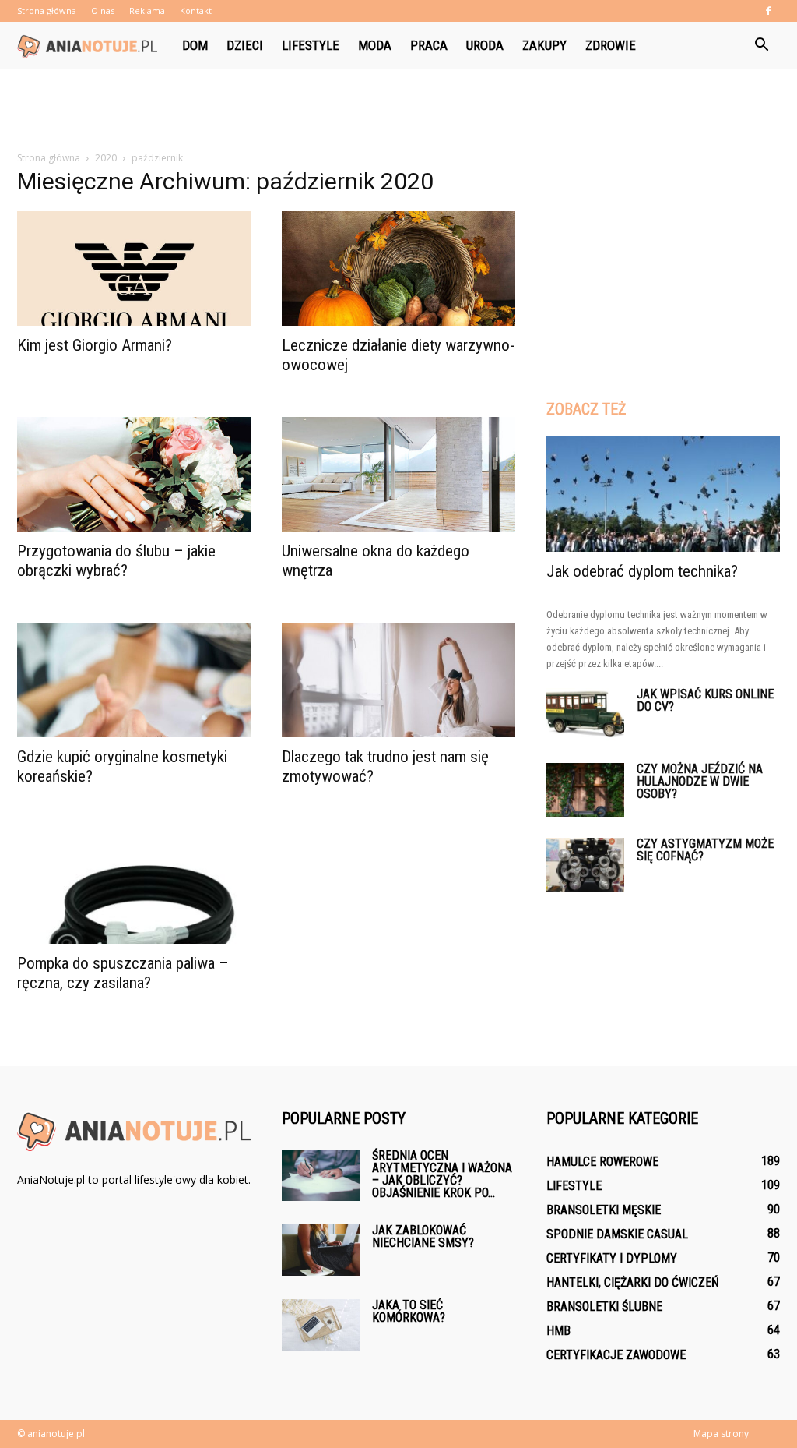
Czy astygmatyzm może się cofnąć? (705, 850)
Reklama (147, 10)
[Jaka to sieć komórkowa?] (321, 1325)
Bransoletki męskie (603, 1210)
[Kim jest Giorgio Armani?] (134, 268)
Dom (195, 45)
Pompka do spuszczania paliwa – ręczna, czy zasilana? (123, 973)
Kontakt (196, 10)
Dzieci (244, 45)
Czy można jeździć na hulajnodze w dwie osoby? (700, 781)
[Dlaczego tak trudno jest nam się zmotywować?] (398, 680)
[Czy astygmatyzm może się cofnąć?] (585, 865)
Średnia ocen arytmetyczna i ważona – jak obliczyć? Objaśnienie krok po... (442, 1174)
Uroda (485, 45)
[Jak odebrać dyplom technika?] (663, 494)
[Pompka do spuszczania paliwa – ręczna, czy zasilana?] (134, 886)
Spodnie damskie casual (617, 1234)
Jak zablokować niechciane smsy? (423, 1236)
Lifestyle (310, 45)
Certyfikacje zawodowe (616, 1354)
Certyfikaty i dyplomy (611, 1258)
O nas (102, 10)
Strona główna (46, 10)
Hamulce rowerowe (602, 1161)
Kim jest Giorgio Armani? (94, 345)
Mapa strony (721, 1433)
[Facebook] (768, 11)
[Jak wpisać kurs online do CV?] (585, 715)
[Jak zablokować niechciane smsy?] (321, 1250)
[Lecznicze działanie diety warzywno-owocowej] (398, 268)
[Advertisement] (398, 110)
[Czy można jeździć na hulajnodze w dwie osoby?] (585, 790)
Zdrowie (610, 45)
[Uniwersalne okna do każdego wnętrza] (398, 474)
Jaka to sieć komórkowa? (408, 1311)
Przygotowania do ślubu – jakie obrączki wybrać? (116, 561)
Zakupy (544, 45)
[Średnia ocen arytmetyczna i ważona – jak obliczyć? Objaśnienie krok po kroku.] (321, 1176)
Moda (374, 45)
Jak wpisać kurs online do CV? (705, 700)
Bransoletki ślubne (604, 1306)
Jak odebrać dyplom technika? (642, 571)
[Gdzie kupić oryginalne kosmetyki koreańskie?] (134, 680)
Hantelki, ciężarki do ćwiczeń (632, 1282)
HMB (558, 1330)
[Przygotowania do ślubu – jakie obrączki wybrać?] (134, 474)
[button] (761, 45)
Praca (429, 45)
